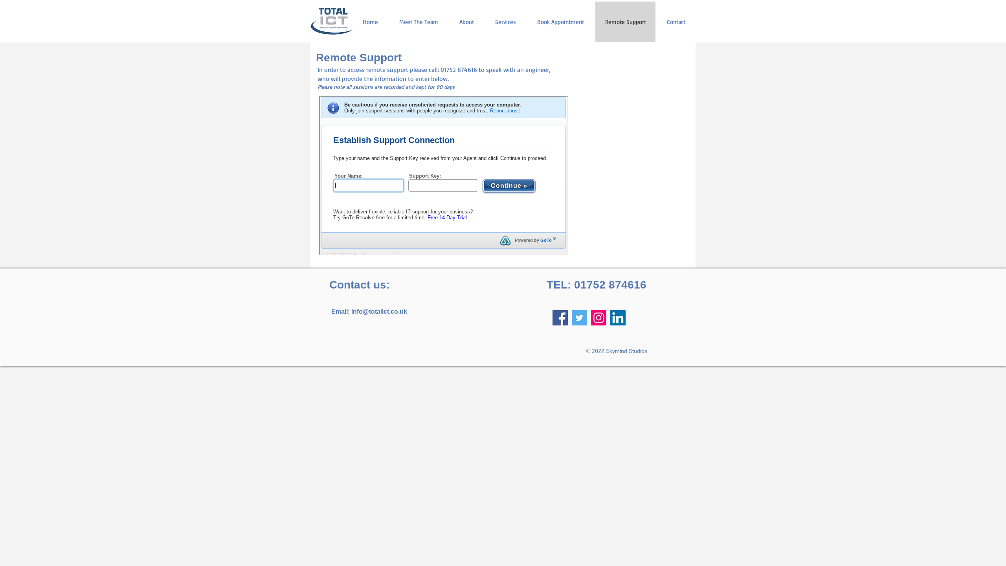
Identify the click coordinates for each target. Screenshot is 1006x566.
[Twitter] (579, 317)
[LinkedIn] (618, 317)
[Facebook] (560, 317)
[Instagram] (598, 317)
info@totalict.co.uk (379, 311)
